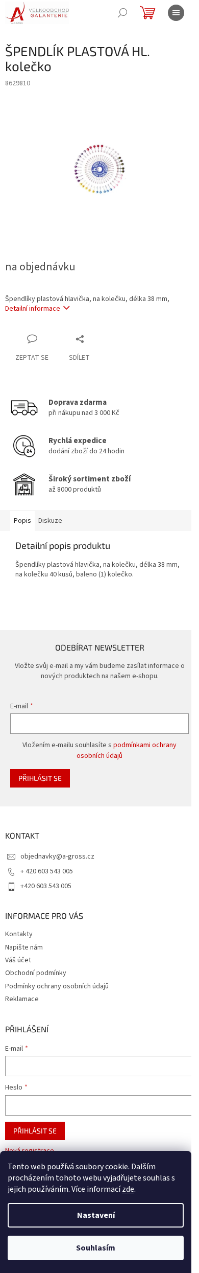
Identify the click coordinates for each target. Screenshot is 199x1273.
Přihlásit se (40, 778)
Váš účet (18, 960)
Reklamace (22, 999)
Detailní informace (32, 309)
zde (128, 1189)
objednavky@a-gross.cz (57, 856)
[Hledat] (122, 13)
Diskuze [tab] (50, 521)
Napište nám (24, 947)
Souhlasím (95, 1248)
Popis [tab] (22, 521)
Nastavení (96, 1215)
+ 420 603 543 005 (46, 871)
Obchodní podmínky (35, 973)
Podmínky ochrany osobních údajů (57, 986)
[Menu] (176, 13)
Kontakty (19, 934)
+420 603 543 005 (45, 886)
